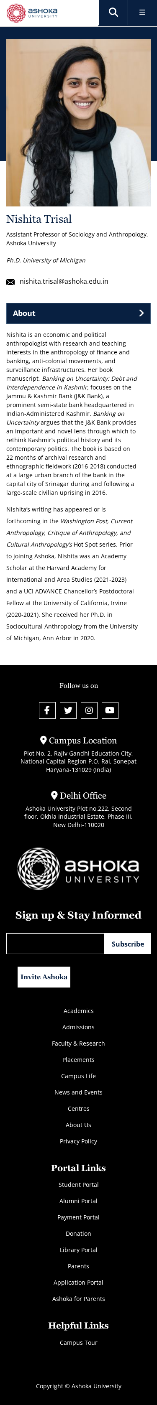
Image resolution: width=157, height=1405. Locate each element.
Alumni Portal (78, 1201)
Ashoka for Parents (78, 1299)
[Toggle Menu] (142, 12)
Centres (79, 1108)
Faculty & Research (78, 1043)
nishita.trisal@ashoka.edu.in (64, 281)
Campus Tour (79, 1342)
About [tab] (24, 313)
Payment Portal (78, 1217)
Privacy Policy (78, 1141)
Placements (78, 1060)
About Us (78, 1125)
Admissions (78, 1027)
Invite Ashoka (44, 977)
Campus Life (78, 1076)
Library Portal (79, 1250)
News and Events (78, 1092)
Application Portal (78, 1282)
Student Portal (79, 1185)
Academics (79, 1011)
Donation (78, 1233)
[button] (113, 12)
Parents (78, 1266)
